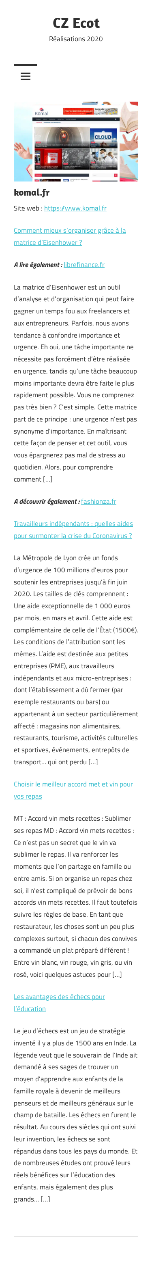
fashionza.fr (98, 501)
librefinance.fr (84, 264)
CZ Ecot (76, 22)
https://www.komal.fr (75, 208)
